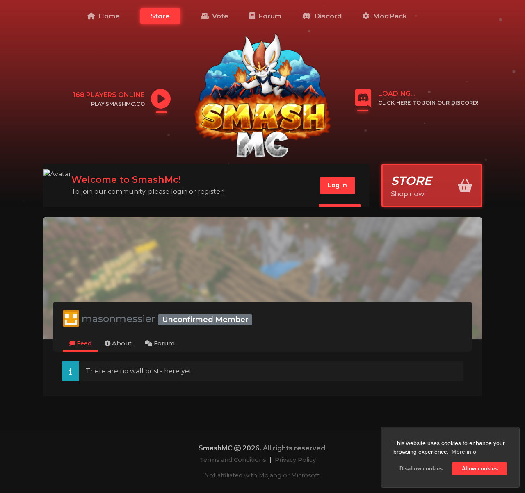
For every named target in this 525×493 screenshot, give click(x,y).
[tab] (80, 344)
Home (108, 16)
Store (160, 16)
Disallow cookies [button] (421, 469)
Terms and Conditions (233, 459)
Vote (219, 16)
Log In (337, 185)
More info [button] (464, 451)
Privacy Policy (295, 459)
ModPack (389, 16)
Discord (327, 16)
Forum (268, 16)
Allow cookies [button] (480, 469)
